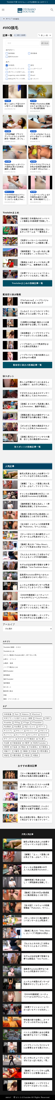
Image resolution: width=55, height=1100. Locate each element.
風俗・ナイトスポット (11, 699)
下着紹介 (31, 739)
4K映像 (8, 714)
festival (36, 714)
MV (48, 718)
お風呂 (18, 727)
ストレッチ (32, 731)
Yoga (27, 722)
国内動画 (6, 675)
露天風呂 (17, 755)
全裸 (7, 743)
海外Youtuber (8, 679)
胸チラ (8, 751)
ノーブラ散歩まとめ (10, 667)
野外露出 (44, 751)
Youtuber (38, 722)
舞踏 (26, 751)
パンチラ (33, 735)
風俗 (36, 755)
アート (43, 727)
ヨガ (21, 739)
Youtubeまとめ (9, 651)
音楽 (5, 695)
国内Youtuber (8, 671)
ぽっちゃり (30, 727)
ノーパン (9, 735)
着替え (45, 747)
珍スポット (7, 687)
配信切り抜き (8, 691)
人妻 (42, 739)
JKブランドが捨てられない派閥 (18, 718)
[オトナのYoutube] (27, 10)
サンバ (20, 731)
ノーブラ (21, 735)
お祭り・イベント (9, 659)
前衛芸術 (17, 743)
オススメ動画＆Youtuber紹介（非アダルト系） (20, 655)
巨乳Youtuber (40, 743)
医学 (28, 743)
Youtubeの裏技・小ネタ (12, 647)
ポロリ (44, 735)
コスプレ (9, 731)
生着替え (34, 747)
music (39, 718)
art (17, 714)
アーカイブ (9, 624)
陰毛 (7, 755)
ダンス (44, 731)
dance (26, 714)
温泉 (15, 747)
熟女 (24, 747)
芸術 (34, 751)
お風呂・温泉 (8, 663)
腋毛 (17, 751)
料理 (7, 747)
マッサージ (10, 739)
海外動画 (6, 683)
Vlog (18, 722)
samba (8, 722)
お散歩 (8, 727)
